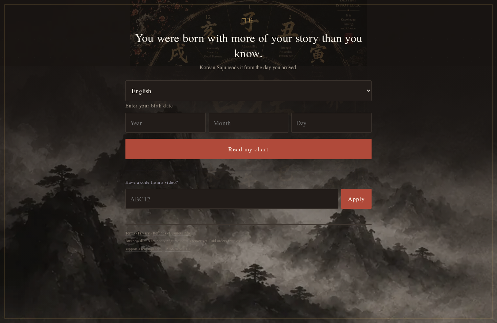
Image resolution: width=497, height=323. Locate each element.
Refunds (159, 232)
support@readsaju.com (143, 248)
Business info (179, 232)
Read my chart (248, 149)
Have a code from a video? (151, 182)
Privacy (144, 232)
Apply (356, 199)
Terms (130, 232)
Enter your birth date (149, 105)
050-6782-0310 (177, 248)
